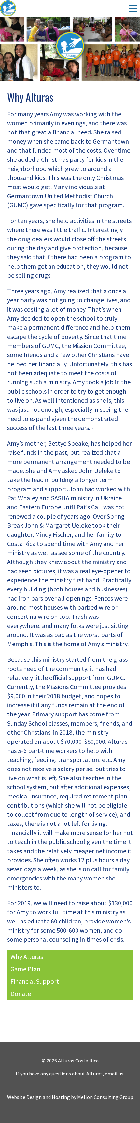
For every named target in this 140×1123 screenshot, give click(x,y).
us (121, 1073)
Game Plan (25, 969)
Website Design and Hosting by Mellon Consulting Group (70, 1097)
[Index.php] (24, 8)
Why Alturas (26, 956)
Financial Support (34, 981)
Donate (20, 994)
